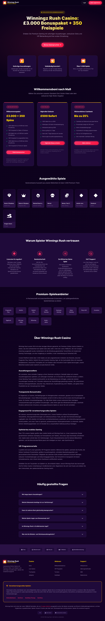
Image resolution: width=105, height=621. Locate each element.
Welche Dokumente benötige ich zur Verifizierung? (37, 502)
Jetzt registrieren (95, 2)
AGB (81, 572)
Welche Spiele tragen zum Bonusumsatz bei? (36, 518)
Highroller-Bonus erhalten (52, 143)
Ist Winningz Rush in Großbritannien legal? (35, 526)
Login (84, 2)
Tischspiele (32, 572)
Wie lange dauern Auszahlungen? (32, 494)
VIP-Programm (58, 569)
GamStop (40, 598)
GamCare (20, 598)
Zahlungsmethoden (85, 569)
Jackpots (31, 575)
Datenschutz (83, 575)
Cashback (57, 575)
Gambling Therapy (30, 598)
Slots (30, 565)
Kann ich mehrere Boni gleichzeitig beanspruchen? (37, 510)
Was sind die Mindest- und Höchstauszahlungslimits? (38, 534)
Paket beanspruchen (19, 152)
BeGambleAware (11, 598)
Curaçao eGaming (46, 606)
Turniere (57, 572)
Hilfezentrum (83, 565)
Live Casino (32, 569)
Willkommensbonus (60, 565)
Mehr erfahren (86, 143)
